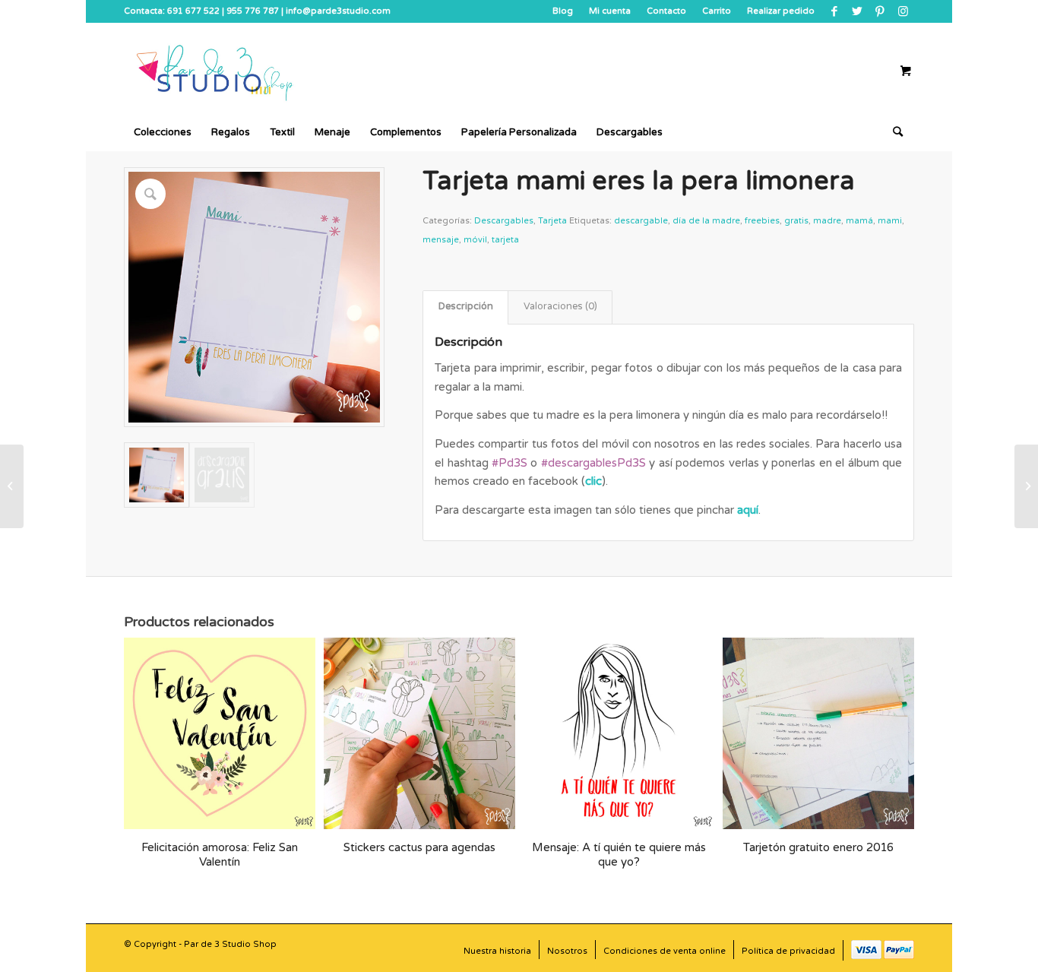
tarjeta (505, 240)
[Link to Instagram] (902, 11)
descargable (641, 221)
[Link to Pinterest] (880, 11)
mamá (859, 221)
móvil (475, 240)
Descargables (503, 221)
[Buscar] (893, 132)
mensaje (440, 240)
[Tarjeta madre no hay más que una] (12, 486)
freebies (762, 221)
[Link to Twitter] (857, 11)
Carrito (716, 11)
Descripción (465, 306)
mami (890, 221)
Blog (562, 11)
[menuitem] (563, 11)
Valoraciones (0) (560, 306)
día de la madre (706, 221)
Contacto (666, 11)
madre (827, 221)
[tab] (465, 307)
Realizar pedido (781, 11)
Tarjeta (552, 221)
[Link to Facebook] (834, 11)
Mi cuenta (610, 11)
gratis (796, 221)
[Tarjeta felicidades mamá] (1026, 486)
